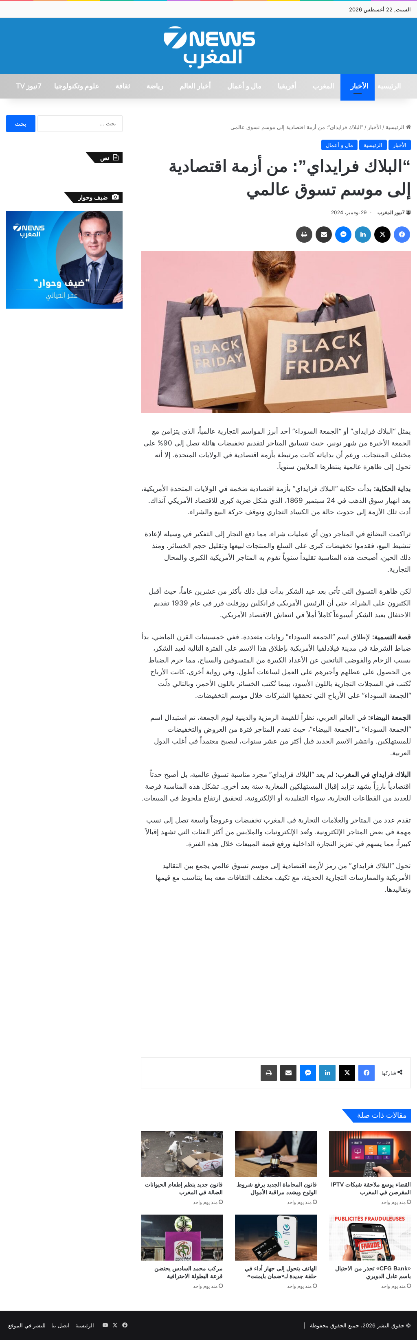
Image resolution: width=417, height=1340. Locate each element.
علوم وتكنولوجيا (76, 86)
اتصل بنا (60, 1325)
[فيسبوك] (402, 234)
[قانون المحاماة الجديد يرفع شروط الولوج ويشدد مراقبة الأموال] (276, 1154)
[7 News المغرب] (208, 46)
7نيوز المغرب (391, 212)
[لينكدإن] (363, 234)
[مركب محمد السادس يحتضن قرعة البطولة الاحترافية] (182, 1238)
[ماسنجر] (343, 234)
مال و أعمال (244, 86)
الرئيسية (389, 86)
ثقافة (123, 86)
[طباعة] (304, 234)
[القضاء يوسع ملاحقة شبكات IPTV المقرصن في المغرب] (370, 1154)
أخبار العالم (195, 86)
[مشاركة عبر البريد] (324, 234)
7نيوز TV (28, 86)
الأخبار (360, 86)
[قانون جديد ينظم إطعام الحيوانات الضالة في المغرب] (182, 1154)
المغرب (323, 86)
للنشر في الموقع (27, 1325)
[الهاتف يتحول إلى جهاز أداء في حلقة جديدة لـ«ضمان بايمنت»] (276, 1238)
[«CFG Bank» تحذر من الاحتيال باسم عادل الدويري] (370, 1238)
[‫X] (382, 234)
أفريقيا (287, 86)
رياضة (155, 86)
